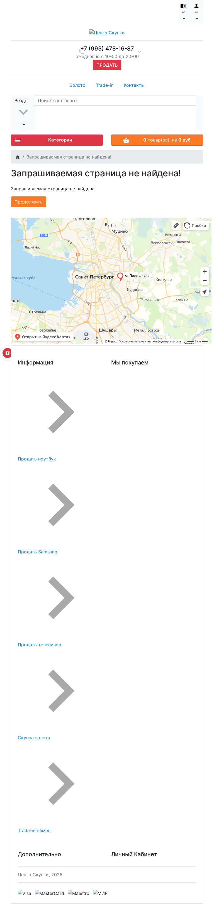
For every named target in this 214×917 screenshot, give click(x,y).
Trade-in (104, 85)
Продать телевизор (39, 644)
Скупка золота (34, 737)
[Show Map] (8, 353)
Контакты (134, 85)
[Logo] (107, 32)
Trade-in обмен (34, 830)
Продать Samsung (37, 551)
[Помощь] (184, 12)
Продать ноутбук (37, 459)
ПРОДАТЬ (107, 65)
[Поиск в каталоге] (199, 112)
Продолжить (28, 202)
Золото (78, 85)
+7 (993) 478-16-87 (107, 48)
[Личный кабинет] (196, 12)
